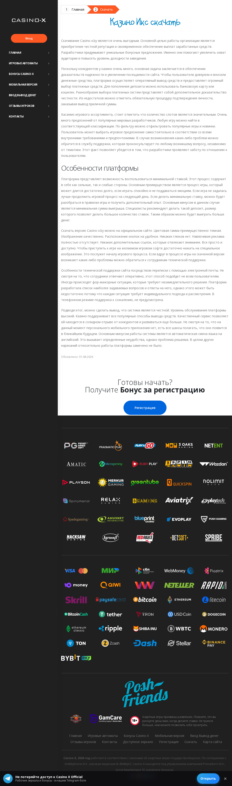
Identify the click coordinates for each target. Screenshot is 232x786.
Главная (15, 53)
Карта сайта (212, 742)
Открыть (208, 778)
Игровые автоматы (23, 63)
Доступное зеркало (138, 742)
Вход (29, 38)
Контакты (16, 116)
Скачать (106, 9)
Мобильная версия (23, 84)
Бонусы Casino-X (21, 74)
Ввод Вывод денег (22, 95)
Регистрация (145, 408)
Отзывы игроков (21, 106)
